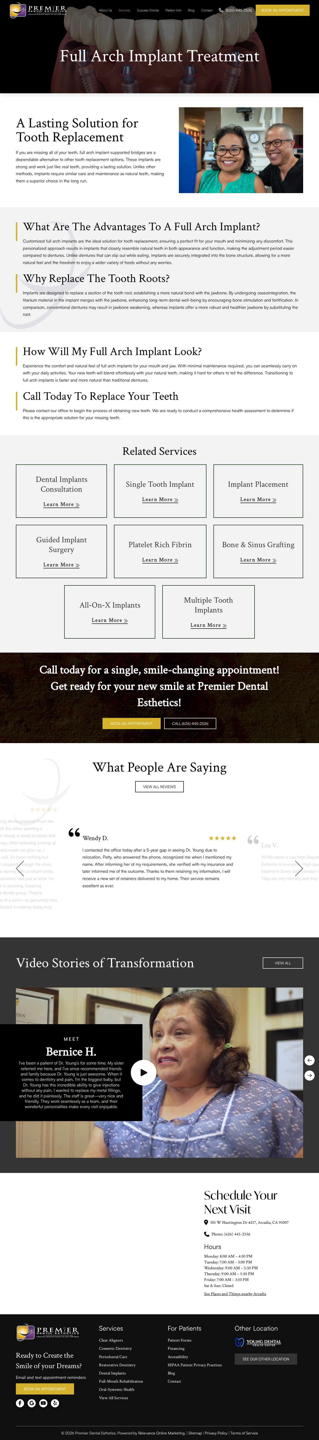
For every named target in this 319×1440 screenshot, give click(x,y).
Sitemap (195, 1433)
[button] (143, 1072)
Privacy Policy (216, 1433)
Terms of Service (244, 1433)
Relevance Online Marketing (161, 1433)
